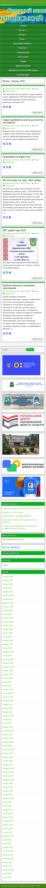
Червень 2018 (8, 787)
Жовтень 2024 (8, 618)
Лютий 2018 (7, 802)
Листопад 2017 (8, 813)
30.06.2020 (26, 89)
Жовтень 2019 (8, 753)
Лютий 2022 (7, 682)
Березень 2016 (8, 870)
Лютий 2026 (7, 588)
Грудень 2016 (8, 847)
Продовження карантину (17, 156)
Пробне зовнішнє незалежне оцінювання (19, 287)
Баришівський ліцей (12, 89)
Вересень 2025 (8, 603)
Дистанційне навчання (21, 43)
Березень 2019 (8, 768)
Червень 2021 (8, 704)
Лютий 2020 (7, 746)
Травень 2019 (8, 761)
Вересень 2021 (8, 701)
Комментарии (9, 91)
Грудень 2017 (8, 810)
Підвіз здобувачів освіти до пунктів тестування (23, 121)
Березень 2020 (8, 742)
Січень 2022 (7, 686)
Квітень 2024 (7, 633)
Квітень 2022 (7, 678)
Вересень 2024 (8, 622)
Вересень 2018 (8, 780)
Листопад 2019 (8, 750)
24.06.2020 (26, 160)
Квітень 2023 (7, 648)
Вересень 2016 (8, 859)
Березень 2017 (8, 836)
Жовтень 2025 (8, 599)
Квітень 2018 (7, 795)
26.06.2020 (26, 126)
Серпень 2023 (8, 640)
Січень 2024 (7, 637)
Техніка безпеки (23, 52)
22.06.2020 (26, 233)
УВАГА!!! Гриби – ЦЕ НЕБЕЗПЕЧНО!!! (17, 516)
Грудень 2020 (8, 727)
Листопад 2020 (8, 731)
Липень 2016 (7, 862)
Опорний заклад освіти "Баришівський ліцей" (22, 1)
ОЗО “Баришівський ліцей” (13, 540)
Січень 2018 (7, 806)
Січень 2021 (7, 723)
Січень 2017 (7, 843)
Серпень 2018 (8, 783)
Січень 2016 (7, 877)
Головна (23, 26)
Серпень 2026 (8, 577)
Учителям (22, 48)
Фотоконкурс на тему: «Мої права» (22, 180)
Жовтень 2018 (8, 776)
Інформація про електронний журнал (23, 70)
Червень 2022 (8, 671)
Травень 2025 (8, 610)
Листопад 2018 (8, 772)
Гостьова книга (23, 75)
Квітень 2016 (7, 866)
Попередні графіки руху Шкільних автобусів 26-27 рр (22, 508)
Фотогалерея (23, 57)
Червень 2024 (8, 625)
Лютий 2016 (7, 874)
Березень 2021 (8, 716)
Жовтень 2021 (8, 697)
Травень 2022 (8, 674)
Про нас (22, 30)
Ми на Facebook (11, 547)
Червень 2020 (8, 738)
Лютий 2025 (7, 614)
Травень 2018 (8, 791)
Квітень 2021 (7, 712)
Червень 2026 (8, 580)
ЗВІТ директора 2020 (14, 230)
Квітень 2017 (7, 832)
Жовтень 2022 (8, 663)
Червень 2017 (8, 825)
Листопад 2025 (8, 595)
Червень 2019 (8, 757)
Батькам (22, 34)
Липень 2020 (7, 735)
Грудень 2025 (8, 592)
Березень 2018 (8, 798)
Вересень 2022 (8, 667)
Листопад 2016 (8, 851)
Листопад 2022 (8, 659)
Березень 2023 (8, 652)
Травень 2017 (8, 828)
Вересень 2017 (8, 821)
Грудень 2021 (8, 689)
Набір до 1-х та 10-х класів (13, 512)
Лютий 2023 (7, 656)
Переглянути (37, 112)
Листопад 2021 (8, 693)
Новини (23, 61)
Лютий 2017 (7, 840)
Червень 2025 (8, 607)
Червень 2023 (8, 644)
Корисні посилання (23, 66)
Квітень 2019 (7, 765)
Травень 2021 (8, 708)
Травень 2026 (8, 584)
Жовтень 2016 (8, 855)
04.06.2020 (26, 291)
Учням (21, 39)
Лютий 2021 (7, 719)
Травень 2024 (8, 629)
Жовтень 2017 (8, 817)
